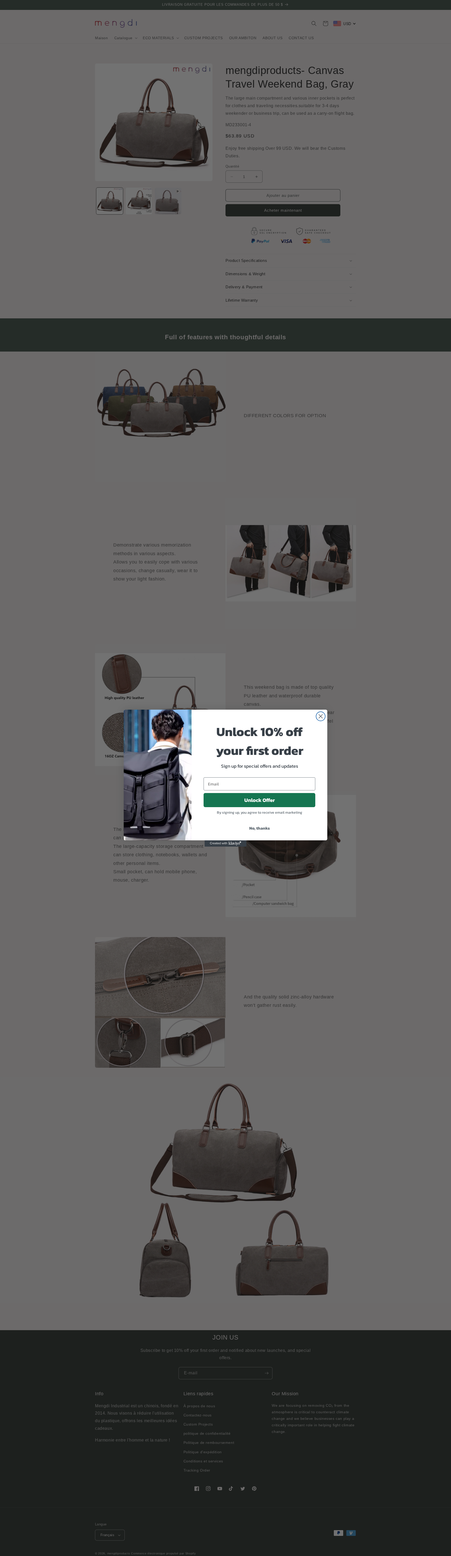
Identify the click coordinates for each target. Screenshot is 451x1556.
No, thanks (259, 828)
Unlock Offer (259, 800)
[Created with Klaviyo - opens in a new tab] (225, 843)
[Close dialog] (320, 716)
